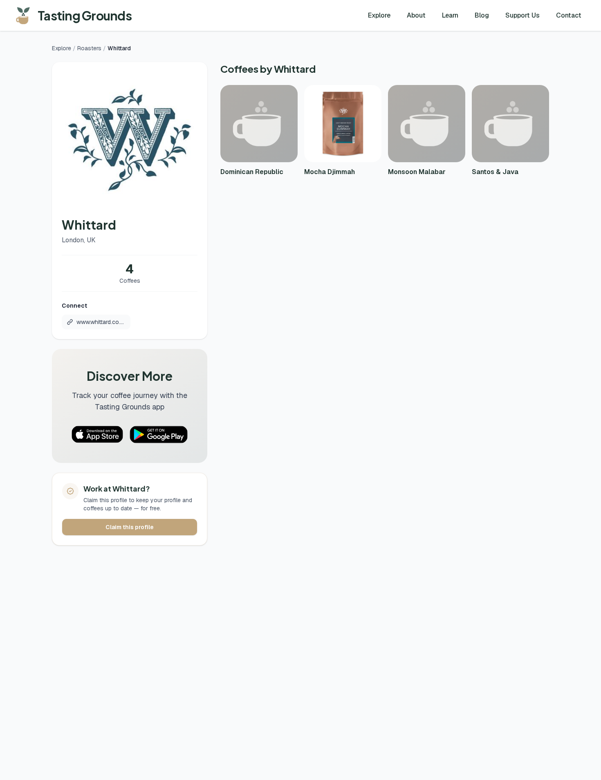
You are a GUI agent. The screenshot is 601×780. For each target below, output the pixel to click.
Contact (568, 15)
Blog (482, 15)
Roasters (89, 48)
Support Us (522, 15)
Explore (379, 15)
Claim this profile (129, 527)
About (416, 15)
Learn (450, 15)
